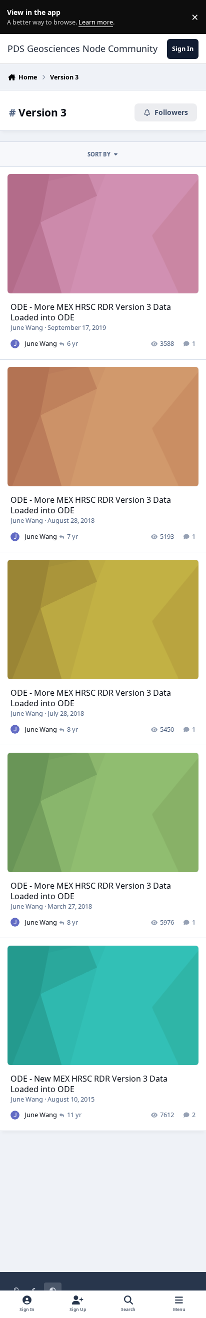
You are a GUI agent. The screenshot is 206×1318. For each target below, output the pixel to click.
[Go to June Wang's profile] (15, 343)
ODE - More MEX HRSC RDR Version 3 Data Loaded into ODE (90, 312)
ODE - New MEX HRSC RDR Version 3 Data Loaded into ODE (89, 1084)
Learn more (19, 17)
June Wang (26, 327)
